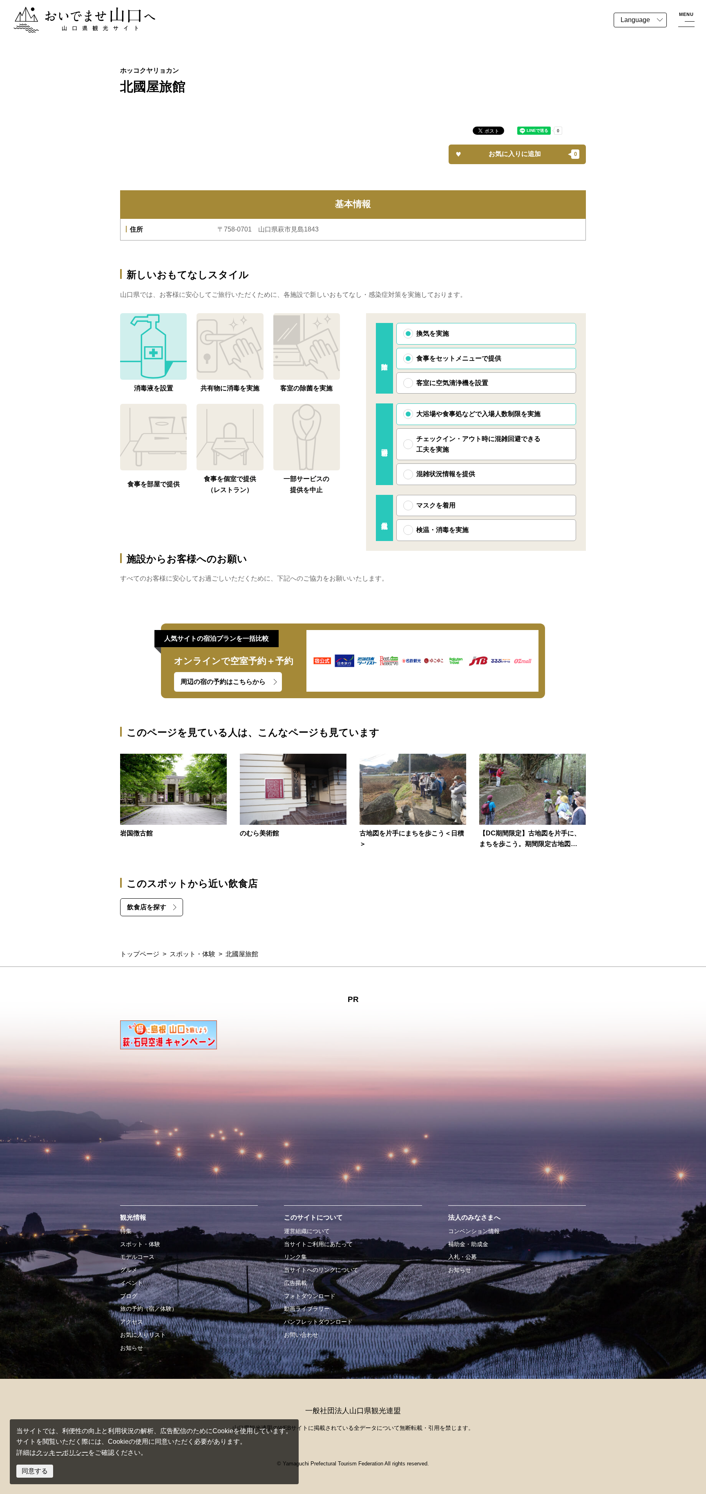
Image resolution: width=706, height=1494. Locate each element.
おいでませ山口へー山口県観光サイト (68, 11)
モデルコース (137, 1257)
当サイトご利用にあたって (318, 1244)
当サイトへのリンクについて (321, 1270)
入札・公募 (462, 1257)
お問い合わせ (301, 1334)
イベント (131, 1283)
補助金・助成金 (468, 1244)
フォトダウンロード (309, 1296)
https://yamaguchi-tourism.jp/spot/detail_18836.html (413, 802)
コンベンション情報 (474, 1231)
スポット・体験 (192, 954)
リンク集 (295, 1257)
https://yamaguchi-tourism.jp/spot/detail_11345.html (173, 796)
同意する (35, 1470)
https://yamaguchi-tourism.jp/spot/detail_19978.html (532, 802)
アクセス (131, 1321)
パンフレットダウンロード (318, 1321)
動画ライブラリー (307, 1308)
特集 (126, 1231)
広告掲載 (295, 1283)
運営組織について (307, 1231)
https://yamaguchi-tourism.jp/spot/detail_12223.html (293, 796)
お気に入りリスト (143, 1334)
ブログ (128, 1296)
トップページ (139, 954)
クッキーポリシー (62, 1452)
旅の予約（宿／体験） (148, 1308)
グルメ (128, 1270)
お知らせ (131, 1348)
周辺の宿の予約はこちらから (223, 681)
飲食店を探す (146, 907)
